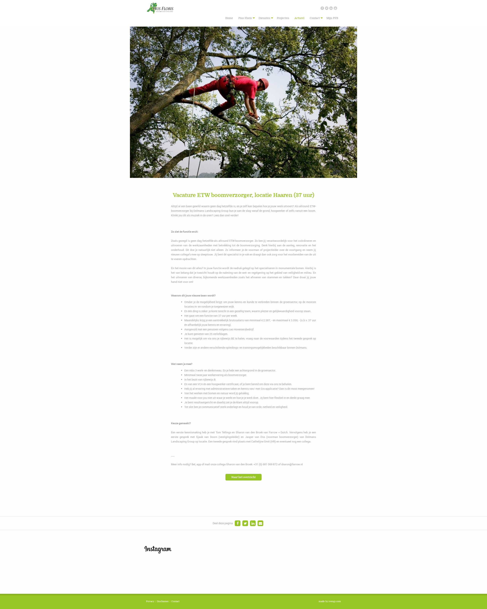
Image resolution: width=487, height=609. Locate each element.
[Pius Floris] (160, 8)
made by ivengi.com (330, 601)
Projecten (283, 18)
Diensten (264, 18)
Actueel (299, 18)
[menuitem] (229, 18)
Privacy (150, 601)
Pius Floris (245, 18)
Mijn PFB (332, 18)
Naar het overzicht (243, 477)
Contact (315, 18)
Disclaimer (163, 601)
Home (229, 18)
